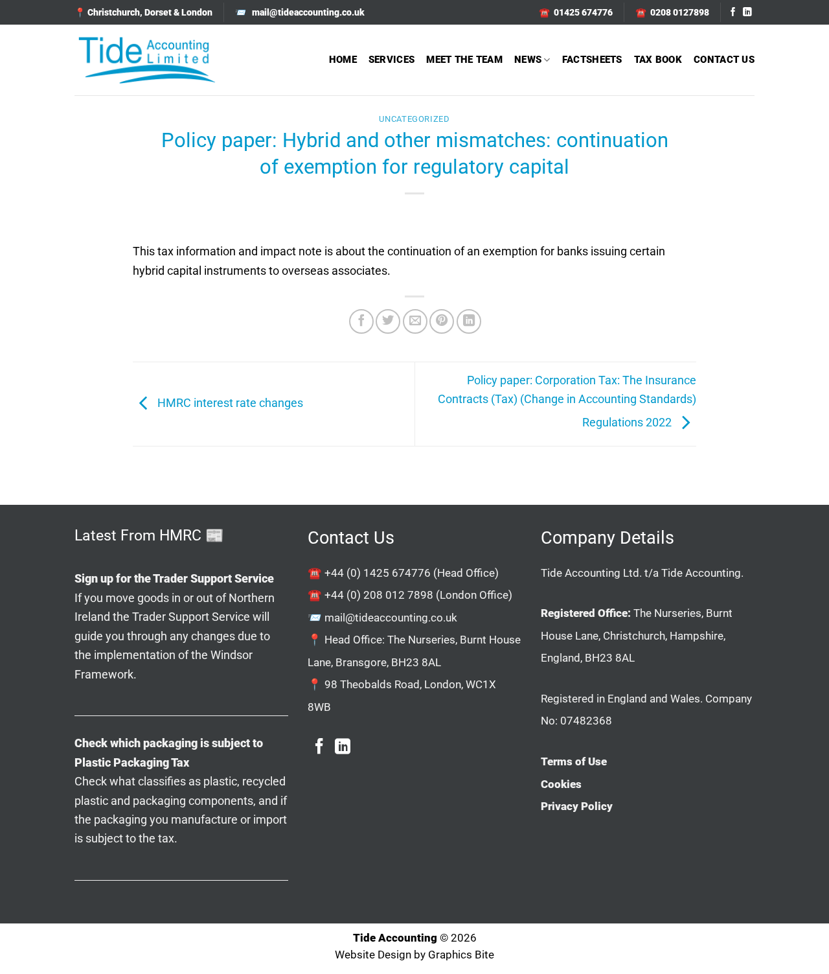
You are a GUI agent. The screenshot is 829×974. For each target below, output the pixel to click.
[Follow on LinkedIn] (747, 12)
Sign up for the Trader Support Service (174, 578)
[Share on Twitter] (388, 321)
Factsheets (592, 59)
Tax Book (658, 59)
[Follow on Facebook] (733, 12)
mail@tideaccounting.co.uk (390, 617)
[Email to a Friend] (415, 321)
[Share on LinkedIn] (469, 321)
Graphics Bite (461, 955)
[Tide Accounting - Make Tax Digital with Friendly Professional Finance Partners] (146, 60)
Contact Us (724, 59)
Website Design (373, 955)
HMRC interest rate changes (229, 403)
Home (343, 59)
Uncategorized (414, 119)
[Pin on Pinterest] (441, 321)
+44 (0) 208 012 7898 (378, 594)
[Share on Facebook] (361, 321)
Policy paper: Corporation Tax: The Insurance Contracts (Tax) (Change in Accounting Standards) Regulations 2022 (567, 401)
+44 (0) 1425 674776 (377, 572)
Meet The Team (464, 59)
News (527, 59)
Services (391, 59)
